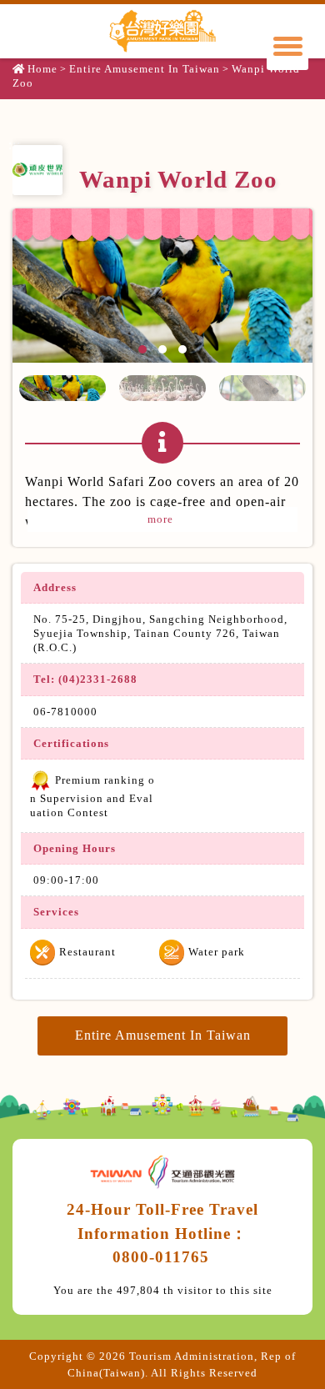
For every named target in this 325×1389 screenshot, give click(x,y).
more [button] (162, 519)
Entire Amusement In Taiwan (144, 69)
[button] (62, 388)
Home (43, 69)
